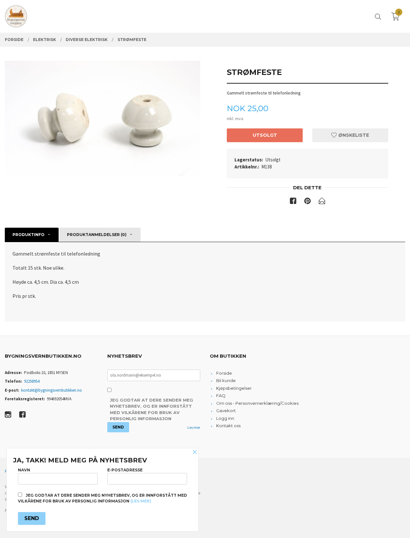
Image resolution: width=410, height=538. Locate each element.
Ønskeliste (353, 135)
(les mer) (140, 501)
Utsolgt (265, 135)
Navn (24, 470)
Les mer (193, 427)
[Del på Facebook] (293, 202)
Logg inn (225, 418)
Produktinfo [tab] (28, 234)
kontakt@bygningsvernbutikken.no (51, 390)
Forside (224, 373)
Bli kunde (226, 380)
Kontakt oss (228, 425)
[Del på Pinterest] (307, 202)
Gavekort (226, 410)
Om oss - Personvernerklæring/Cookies (257, 403)
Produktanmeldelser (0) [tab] (97, 234)
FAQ (221, 395)
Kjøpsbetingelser (234, 388)
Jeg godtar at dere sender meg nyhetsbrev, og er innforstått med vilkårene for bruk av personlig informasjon (151, 409)
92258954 (31, 381)
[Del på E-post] (322, 202)
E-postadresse (125, 470)
